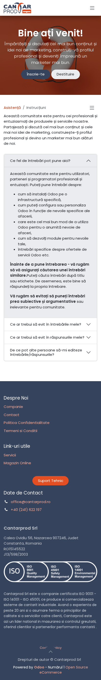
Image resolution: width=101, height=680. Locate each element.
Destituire (65, 74)
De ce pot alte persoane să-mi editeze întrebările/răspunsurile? (46, 352)
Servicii (10, 455)
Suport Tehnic (50, 480)
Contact (11, 414)
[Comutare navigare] (92, 7)
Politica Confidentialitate (27, 422)
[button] (50, 652)
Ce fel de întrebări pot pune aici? (40, 160)
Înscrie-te (36, 74)
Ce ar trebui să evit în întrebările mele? (45, 324)
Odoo (39, 667)
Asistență (12, 107)
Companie (13, 406)
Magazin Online (17, 462)
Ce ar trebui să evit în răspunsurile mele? (47, 337)
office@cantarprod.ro (30, 501)
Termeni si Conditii (20, 430)
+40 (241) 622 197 (26, 509)
